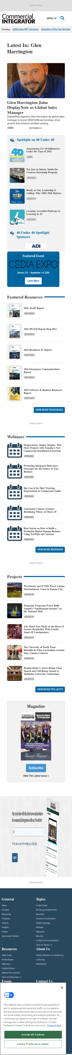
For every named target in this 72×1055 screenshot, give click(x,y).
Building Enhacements (46, 910)
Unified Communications (47, 940)
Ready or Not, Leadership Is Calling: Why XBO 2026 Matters (44, 191)
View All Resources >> (12, 977)
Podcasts (6, 919)
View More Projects (50, 689)
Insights (31, 178)
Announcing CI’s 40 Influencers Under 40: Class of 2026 (43, 150)
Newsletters (41, 964)
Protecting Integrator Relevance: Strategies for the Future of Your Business (41, 468)
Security (39, 936)
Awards (5, 923)
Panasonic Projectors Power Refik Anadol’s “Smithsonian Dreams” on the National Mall (43, 608)
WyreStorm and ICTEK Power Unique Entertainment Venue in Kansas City (44, 587)
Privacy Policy (54, 1025)
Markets (39, 927)
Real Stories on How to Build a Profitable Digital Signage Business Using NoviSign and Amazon (42, 531)
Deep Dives (29, 313)
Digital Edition (8, 968)
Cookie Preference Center (33, 1044)
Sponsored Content (10, 936)
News (10, 128)
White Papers (8, 960)
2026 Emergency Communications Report (42, 370)
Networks (40, 932)
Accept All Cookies (33, 1034)
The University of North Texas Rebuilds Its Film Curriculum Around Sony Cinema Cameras (44, 650)
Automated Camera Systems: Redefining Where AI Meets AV (40, 510)
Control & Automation (46, 919)
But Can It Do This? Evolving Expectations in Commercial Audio (42, 489)
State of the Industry (11, 973)
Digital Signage (43, 923)
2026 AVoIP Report (34, 308)
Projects (29, 594)
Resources (6, 914)
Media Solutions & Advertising (49, 955)
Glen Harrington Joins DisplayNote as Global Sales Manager (32, 107)
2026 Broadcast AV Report (38, 350)
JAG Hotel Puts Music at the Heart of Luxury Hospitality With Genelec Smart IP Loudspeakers (44, 629)
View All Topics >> (44, 945)
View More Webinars (50, 549)
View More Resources (49, 409)
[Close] (62, 988)
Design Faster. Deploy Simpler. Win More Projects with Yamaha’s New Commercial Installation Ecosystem (42, 448)
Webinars (29, 456)
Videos (5, 932)
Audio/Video (41, 905)
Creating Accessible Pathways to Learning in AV (43, 212)
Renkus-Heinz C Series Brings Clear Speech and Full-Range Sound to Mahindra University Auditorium (43, 671)
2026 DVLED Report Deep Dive (40, 329)
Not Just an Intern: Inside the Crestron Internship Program (42, 170)
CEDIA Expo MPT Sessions (26, 29)
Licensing (40, 960)
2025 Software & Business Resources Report (43, 391)
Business (40, 914)
